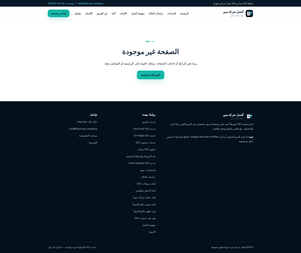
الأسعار (88, 13)
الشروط (93, 142)
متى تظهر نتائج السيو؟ (144, 211)
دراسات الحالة (156, 13)
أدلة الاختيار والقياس (145, 190)
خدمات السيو (149, 122)
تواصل (77, 13)
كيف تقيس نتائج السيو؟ (144, 204)
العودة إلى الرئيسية (150, 74)
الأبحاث (123, 13)
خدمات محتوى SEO (146, 142)
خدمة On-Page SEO (145, 135)
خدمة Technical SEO (144, 128)
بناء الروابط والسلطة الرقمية (141, 156)
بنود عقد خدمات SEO (145, 218)
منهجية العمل (138, 13)
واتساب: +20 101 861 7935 (61, 3)
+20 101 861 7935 (87, 122)
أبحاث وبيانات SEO (146, 183)
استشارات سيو (148, 170)
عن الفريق (102, 13)
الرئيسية (184, 13)
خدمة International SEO (142, 163)
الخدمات (171, 13)
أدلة (113, 13)
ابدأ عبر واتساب (59, 13)
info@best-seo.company (90, 3)
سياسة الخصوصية (88, 135)
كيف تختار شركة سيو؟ (144, 197)
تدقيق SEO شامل (147, 149)
